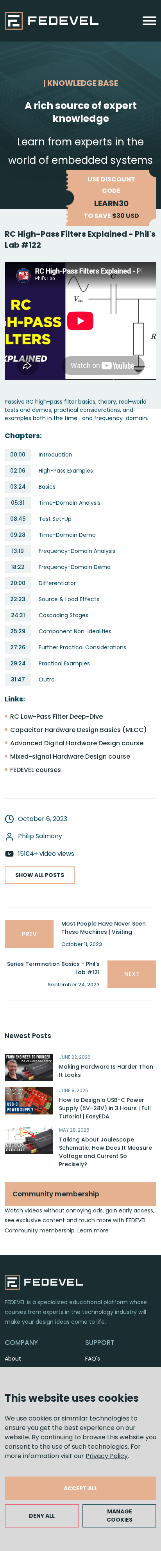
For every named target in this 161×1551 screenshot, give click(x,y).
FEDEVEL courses (35, 769)
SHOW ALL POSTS (39, 875)
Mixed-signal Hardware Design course (70, 756)
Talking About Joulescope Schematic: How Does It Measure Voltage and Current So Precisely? (105, 1152)
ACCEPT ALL (80, 1488)
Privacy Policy (107, 1455)
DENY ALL (42, 1516)
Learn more (93, 1230)
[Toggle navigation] (149, 20)
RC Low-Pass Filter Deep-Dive (56, 716)
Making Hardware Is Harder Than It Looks (106, 1071)
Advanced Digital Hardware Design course (76, 743)
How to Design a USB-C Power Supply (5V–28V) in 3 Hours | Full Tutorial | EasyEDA (105, 1108)
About (13, 1359)
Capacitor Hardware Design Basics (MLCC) (78, 729)
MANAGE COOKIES (119, 1516)
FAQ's (92, 1359)
